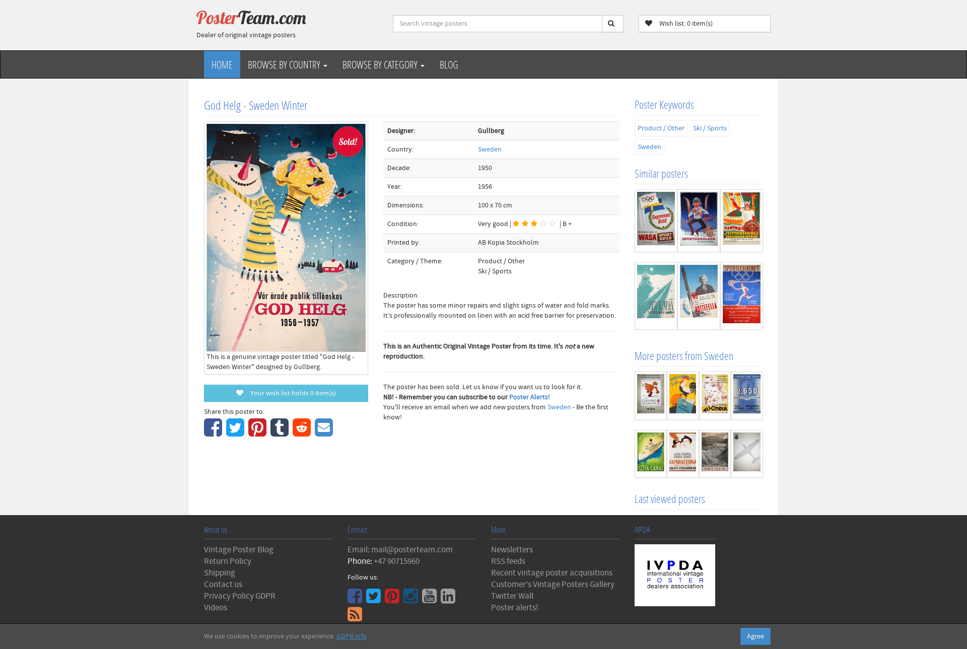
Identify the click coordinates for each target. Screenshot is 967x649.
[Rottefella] (698, 296)
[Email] (325, 433)
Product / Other (661, 128)
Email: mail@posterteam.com (400, 549)
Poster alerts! (514, 607)
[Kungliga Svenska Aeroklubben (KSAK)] (747, 454)
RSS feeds (508, 561)
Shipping (219, 573)
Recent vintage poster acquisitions (551, 573)
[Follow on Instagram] (412, 599)
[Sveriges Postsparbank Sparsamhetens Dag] (683, 396)
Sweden (490, 149)
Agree (755, 636)
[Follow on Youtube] (430, 599)
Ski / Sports (710, 128)
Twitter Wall (512, 596)
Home (222, 64)
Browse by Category (381, 64)
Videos (215, 607)
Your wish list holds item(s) (291, 393)
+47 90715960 (397, 561)
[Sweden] (715, 454)
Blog (449, 64)
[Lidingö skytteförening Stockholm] (741, 220)
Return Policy (227, 561)
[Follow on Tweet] (374, 599)
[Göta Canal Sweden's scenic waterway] (651, 454)
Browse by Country (285, 64)
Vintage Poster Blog (238, 549)
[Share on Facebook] (214, 433)
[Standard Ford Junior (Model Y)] (747, 396)
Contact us (223, 584)
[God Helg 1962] (651, 396)
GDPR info (351, 636)
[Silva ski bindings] (656, 296)
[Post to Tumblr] (280, 433)
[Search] (613, 23)
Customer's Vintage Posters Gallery (552, 584)
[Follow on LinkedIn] (449, 599)
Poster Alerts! (529, 397)
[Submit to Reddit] (303, 433)
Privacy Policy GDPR (239, 596)
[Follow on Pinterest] (393, 599)
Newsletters (512, 549)
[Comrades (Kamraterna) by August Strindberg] (683, 454)
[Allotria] (715, 396)
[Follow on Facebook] (356, 599)
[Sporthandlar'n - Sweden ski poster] (698, 220)
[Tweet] (236, 433)
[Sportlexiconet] (741, 296)
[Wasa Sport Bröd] (656, 220)
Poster (251, 18)
